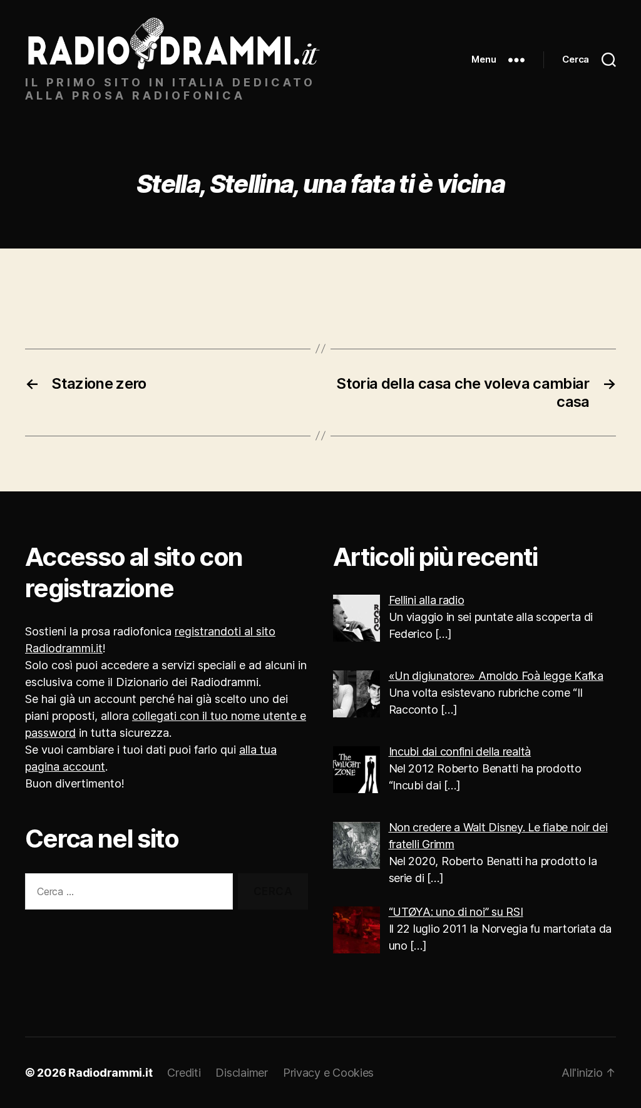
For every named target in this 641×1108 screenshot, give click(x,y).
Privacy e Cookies (328, 1072)
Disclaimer (241, 1072)
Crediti (183, 1072)
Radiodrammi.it (110, 1072)
